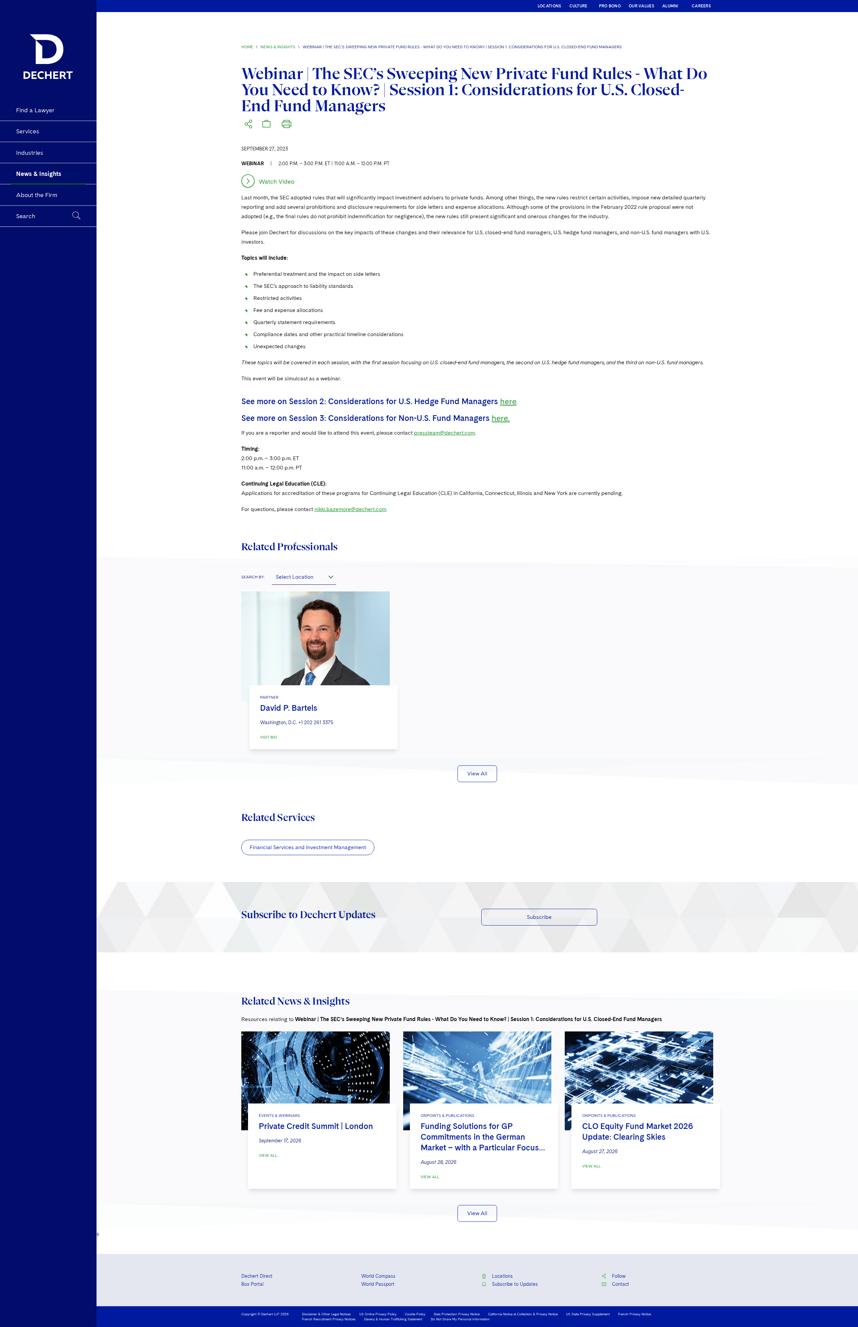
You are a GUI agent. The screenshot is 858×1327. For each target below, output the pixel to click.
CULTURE (578, 6)
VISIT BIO (268, 737)
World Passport (377, 1284)
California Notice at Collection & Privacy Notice (523, 1314)
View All (477, 773)
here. (501, 418)
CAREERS (701, 6)
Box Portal (252, 1284)
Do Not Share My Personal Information (460, 1319)
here (508, 401)
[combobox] (304, 576)
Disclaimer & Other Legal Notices (326, 1314)
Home (247, 47)
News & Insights (277, 47)
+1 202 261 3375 (315, 722)
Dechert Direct (256, 1276)
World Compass (378, 1276)
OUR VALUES (641, 6)
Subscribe (539, 917)
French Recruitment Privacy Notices (329, 1319)
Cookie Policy (415, 1314)
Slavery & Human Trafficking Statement (393, 1319)
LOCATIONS (549, 6)
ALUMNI (670, 6)
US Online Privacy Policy (377, 1314)
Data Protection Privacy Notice (457, 1314)
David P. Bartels (288, 708)
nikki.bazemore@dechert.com (350, 509)
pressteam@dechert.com (444, 433)
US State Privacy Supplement (588, 1314)
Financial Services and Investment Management (308, 847)
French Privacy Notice (634, 1314)
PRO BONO (610, 6)
